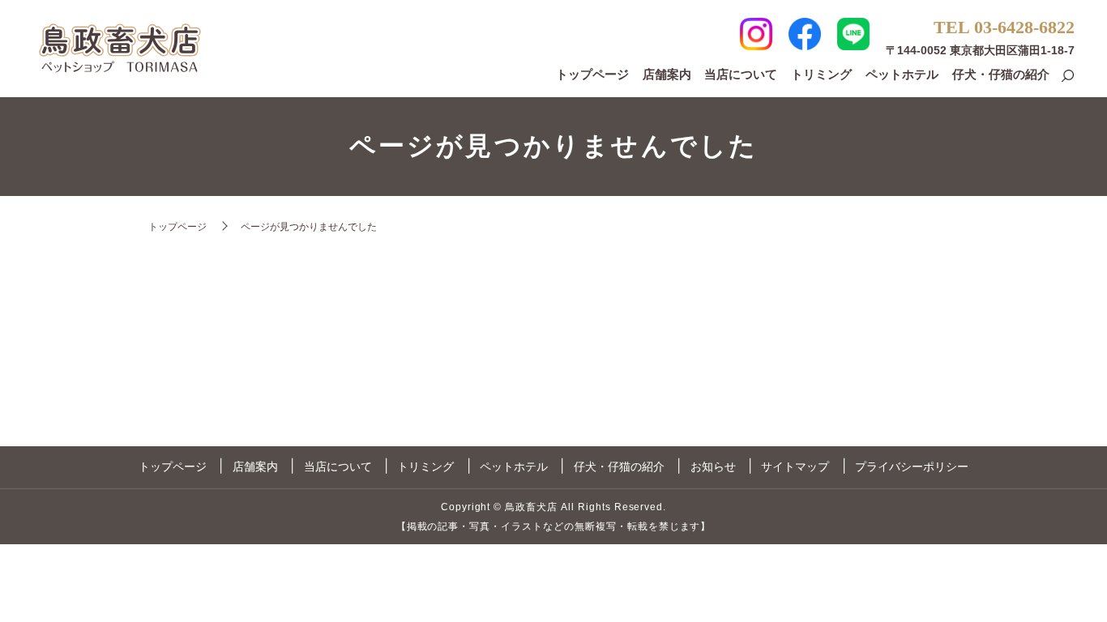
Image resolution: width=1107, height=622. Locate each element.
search (1067, 77)
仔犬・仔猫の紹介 (1000, 74)
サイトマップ (795, 466)
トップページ (592, 74)
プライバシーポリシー (911, 466)
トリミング (821, 74)
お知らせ (713, 466)
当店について (740, 74)
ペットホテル (902, 74)
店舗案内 (667, 74)
